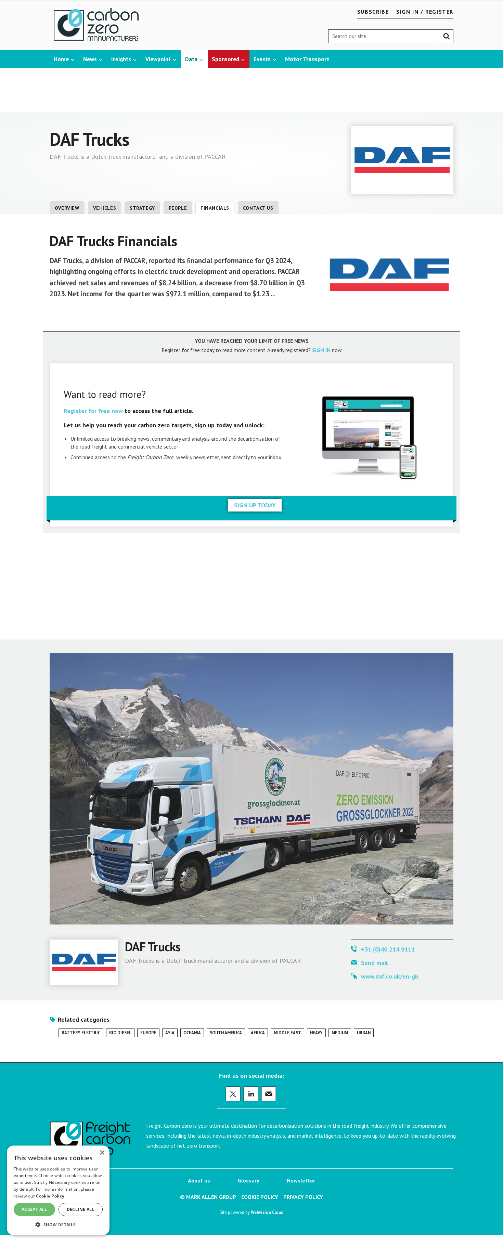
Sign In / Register (424, 11)
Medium (340, 1032)
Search (447, 34)
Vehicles (104, 208)
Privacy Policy (303, 1196)
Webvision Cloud (267, 1212)
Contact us (258, 208)
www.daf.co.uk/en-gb (389, 976)
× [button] (101, 1152)
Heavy (316, 1032)
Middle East (287, 1032)
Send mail (374, 963)
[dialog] (58, 1190)
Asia (170, 1032)
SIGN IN (321, 350)
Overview (67, 208)
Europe (148, 1032)
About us (199, 1180)
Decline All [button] (80, 1209)
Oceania (192, 1032)
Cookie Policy (259, 1196)
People (178, 208)
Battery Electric (81, 1032)
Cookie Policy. (50, 1196)
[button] (58, 1224)
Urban (364, 1032)
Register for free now (93, 411)
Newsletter (301, 1180)
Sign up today (255, 505)
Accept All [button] (34, 1209)
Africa (258, 1032)
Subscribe (373, 11)
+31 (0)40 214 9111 (388, 949)
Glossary (248, 1180)
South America (226, 1032)
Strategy (142, 208)
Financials (215, 208)
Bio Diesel (120, 1032)
